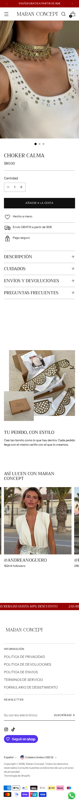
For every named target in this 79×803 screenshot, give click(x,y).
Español (9, 757)
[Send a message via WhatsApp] (71, 796)
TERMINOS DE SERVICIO (23, 680)
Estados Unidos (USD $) (39, 757)
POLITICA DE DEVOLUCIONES (27, 664)
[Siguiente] (72, 3)
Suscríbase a (64, 715)
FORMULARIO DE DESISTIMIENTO (31, 687)
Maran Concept (35, 763)
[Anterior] (7, 3)
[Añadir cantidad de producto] (21, 187)
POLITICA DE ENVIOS (21, 672)
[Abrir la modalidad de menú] (6, 14)
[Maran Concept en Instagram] (6, 730)
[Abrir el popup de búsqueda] (63, 14)
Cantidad (11, 178)
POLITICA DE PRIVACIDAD (24, 657)
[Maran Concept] (37, 14)
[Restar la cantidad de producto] (8, 187)
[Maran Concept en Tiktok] (13, 730)
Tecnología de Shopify (17, 775)
